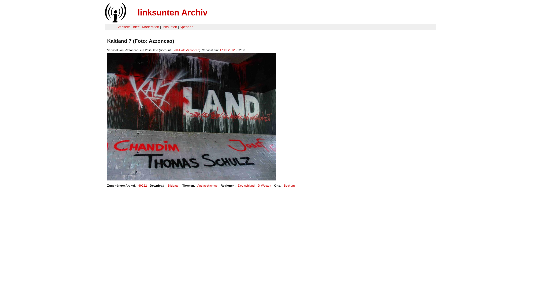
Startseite (123, 27)
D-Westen (264, 185)
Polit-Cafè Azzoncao (185, 50)
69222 (142, 185)
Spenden (186, 27)
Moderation (150, 27)
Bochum (289, 185)
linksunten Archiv (173, 12)
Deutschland (246, 185)
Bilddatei (173, 185)
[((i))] (115, 21)
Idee (136, 27)
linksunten (169, 27)
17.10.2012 (227, 50)
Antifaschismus (207, 185)
